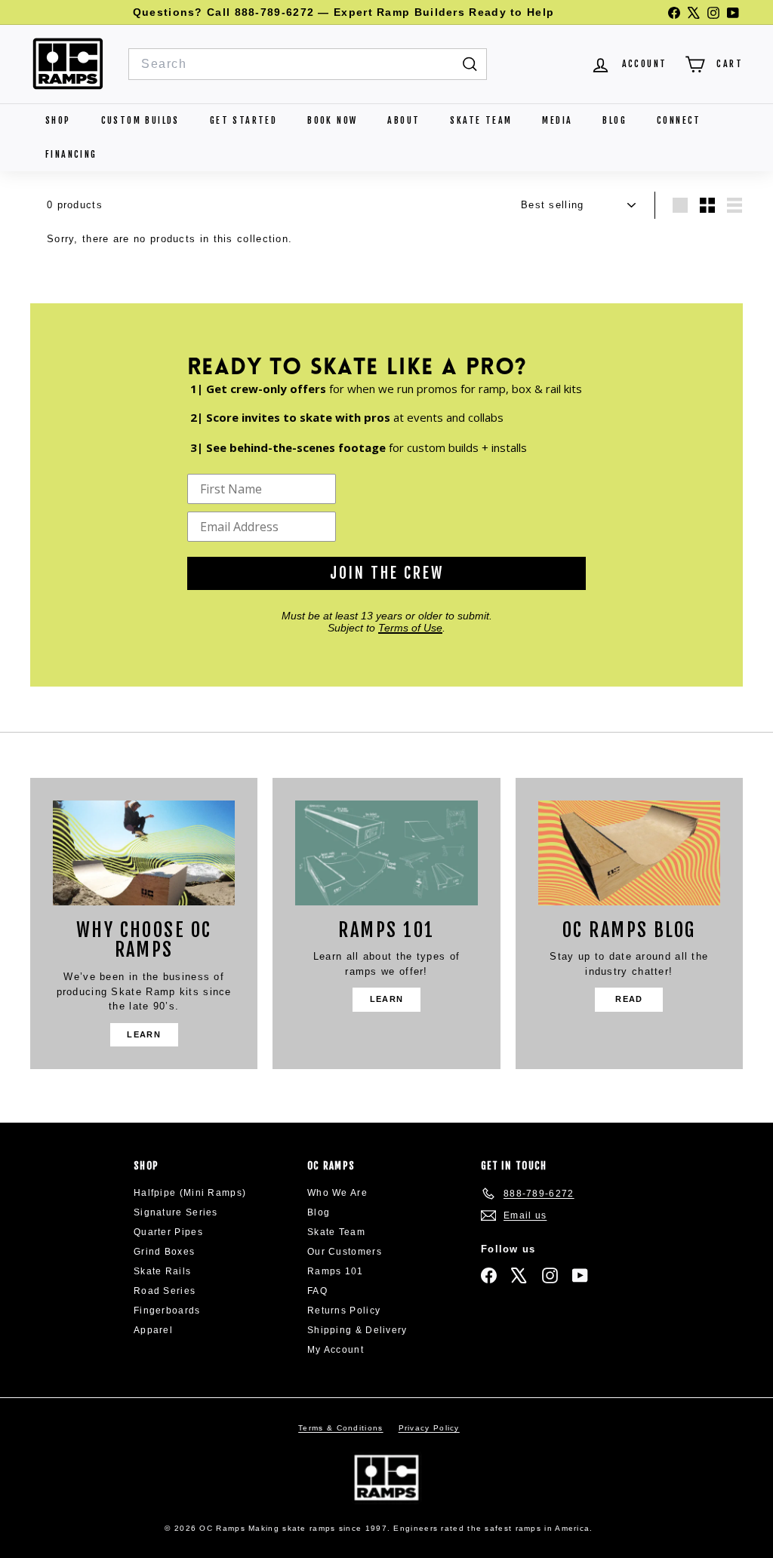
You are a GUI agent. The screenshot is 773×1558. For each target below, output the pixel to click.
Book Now (332, 120)
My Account (335, 1349)
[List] (734, 205)
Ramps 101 (335, 1271)
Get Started (243, 120)
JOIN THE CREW (387, 573)
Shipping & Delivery (357, 1330)
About (403, 120)
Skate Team (481, 120)
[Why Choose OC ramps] (144, 853)
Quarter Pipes (168, 1232)
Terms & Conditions (340, 1428)
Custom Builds (140, 120)
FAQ (317, 1291)
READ (628, 998)
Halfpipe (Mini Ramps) (190, 1193)
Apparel (153, 1330)
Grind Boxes (164, 1251)
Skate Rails (162, 1271)
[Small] (707, 205)
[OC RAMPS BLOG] (629, 853)
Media (557, 120)
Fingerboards (167, 1310)
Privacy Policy (429, 1428)
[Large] (680, 205)
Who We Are (337, 1193)
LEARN (144, 1034)
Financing (71, 154)
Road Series (165, 1291)
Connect (679, 120)
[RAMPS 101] (386, 853)
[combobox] (307, 64)
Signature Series (176, 1212)
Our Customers (344, 1251)
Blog (614, 120)
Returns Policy (343, 1310)
